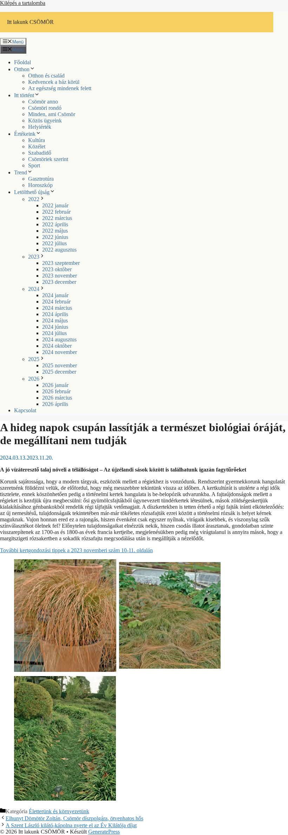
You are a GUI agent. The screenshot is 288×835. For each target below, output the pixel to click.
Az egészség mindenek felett (59, 88)
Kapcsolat (25, 410)
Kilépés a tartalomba (22, 3)
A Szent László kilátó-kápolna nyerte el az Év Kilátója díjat (71, 825)
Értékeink (24, 134)
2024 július (54, 333)
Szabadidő (39, 153)
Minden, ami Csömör (51, 114)
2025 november (59, 365)
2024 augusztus (59, 339)
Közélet (36, 146)
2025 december (59, 372)
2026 (33, 379)
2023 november (59, 276)
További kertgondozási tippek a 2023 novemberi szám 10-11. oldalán (76, 550)
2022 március (57, 218)
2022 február (56, 212)
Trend (20, 172)
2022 (33, 199)
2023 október (57, 269)
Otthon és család (46, 76)
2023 (33, 257)
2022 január (55, 205)
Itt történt (24, 95)
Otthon (22, 69)
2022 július (54, 243)
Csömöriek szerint (48, 159)
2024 (33, 289)
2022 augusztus (59, 250)
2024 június (55, 327)
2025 (33, 359)
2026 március (57, 398)
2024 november (59, 352)
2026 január (55, 385)
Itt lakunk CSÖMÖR (30, 22)
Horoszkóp (40, 185)
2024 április (55, 314)
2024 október (57, 346)
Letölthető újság (32, 192)
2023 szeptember (61, 263)
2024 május (55, 320)
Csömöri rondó (44, 108)
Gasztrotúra (41, 179)
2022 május (55, 231)
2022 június (55, 237)
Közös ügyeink (45, 120)
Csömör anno (43, 102)
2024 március (57, 308)
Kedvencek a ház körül (53, 82)
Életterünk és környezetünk (59, 811)
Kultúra (36, 140)
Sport (34, 165)
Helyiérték (39, 127)
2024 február (56, 302)
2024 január (55, 295)
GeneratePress (104, 832)
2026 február (56, 391)
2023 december (59, 282)
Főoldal (22, 62)
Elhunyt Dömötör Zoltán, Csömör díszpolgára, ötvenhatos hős (74, 818)
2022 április (55, 224)
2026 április (55, 404)
